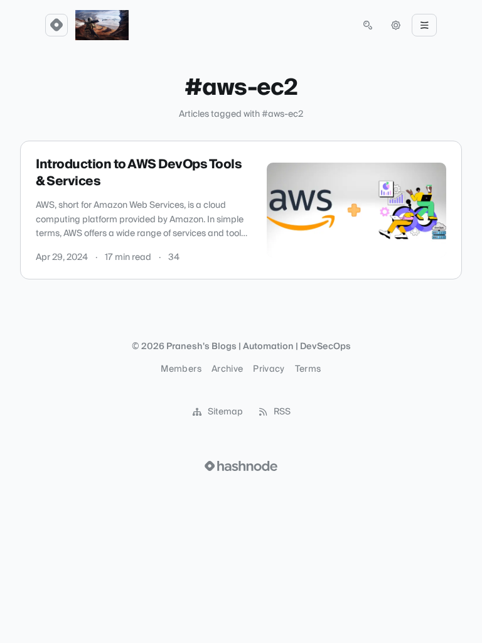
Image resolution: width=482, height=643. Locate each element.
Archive (227, 369)
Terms (308, 369)
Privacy (268, 369)
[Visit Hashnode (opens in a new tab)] (241, 465)
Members (181, 369)
